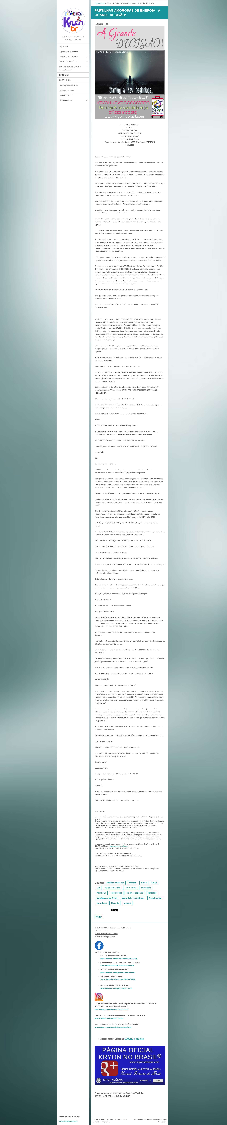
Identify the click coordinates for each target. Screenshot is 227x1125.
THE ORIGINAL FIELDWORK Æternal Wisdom (70, 68)
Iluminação (146, 888)
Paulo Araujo (131, 888)
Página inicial (64, 46)
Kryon (144, 883)
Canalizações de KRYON (68, 57)
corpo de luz (116, 893)
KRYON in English (66, 100)
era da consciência (134, 893)
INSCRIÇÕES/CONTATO (68, 85)
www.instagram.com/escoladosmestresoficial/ (113, 1027)
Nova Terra (102, 903)
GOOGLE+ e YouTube (134, 1039)
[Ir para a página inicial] (73, 17)
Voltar (99, 917)
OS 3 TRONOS (64, 80)
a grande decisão (112, 888)
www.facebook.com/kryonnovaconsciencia (117, 972)
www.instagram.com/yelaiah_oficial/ (109, 1018)
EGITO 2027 (64, 75)
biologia (127, 903)
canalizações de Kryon (107, 898)
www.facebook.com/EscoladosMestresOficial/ (118, 958)
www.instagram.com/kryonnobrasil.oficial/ (111, 1009)
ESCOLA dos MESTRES (68, 62)
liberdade (152, 893)
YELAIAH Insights (65, 95)
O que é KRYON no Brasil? (69, 52)
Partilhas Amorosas (66, 90)
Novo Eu (115, 903)
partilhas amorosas (115, 883)
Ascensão (101, 893)
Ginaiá (154, 883)
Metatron (132, 883)
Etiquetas (99, 883)
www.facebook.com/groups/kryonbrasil (116, 988)
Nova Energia (155, 898)
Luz (98, 888)
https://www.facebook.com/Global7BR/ (117, 979)
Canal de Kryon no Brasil (133, 898)
